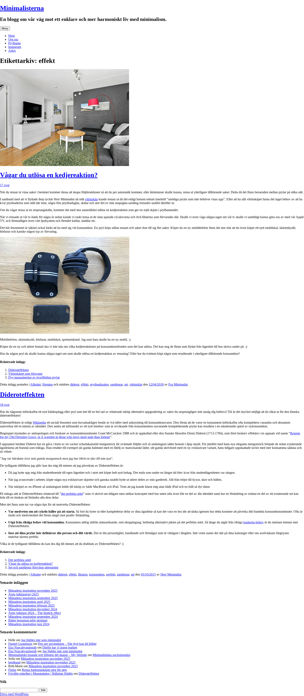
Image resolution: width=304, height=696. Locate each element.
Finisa (12, 670)
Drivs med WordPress (14, 694)
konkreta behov (253, 522)
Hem (11, 35)
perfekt (110, 574)
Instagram (14, 47)
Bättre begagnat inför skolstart (27, 620)
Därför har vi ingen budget (59, 647)
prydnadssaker (99, 384)
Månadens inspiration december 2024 (32, 609)
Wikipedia (39, 422)
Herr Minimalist (170, 574)
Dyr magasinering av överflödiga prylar (34, 377)
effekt (84, 384)
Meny (5, 28)
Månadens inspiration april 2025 (29, 601)
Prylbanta (14, 43)
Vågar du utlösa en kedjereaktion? (49, 175)
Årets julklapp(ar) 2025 (23, 594)
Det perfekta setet (19, 560)
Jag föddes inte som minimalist (41, 640)
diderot (74, 384)
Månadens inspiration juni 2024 (28, 624)
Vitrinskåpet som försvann (25, 373)
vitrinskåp (91, 199)
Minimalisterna (22, 8)
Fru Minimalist (178, 384)
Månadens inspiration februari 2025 (31, 605)
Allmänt (35, 384)
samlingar (116, 384)
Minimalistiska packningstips (111, 655)
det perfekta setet (72, 493)
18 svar (5, 404)
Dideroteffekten (18, 370)
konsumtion (96, 574)
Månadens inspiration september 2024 (33, 616)
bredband (14, 662)
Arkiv (12, 50)
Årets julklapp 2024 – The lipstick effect (34, 613)
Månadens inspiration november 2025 (32, 590)
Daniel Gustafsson (20, 644)
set (126, 384)
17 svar (5, 185)
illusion (82, 574)
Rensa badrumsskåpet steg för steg (44, 670)
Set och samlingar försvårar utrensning (33, 567)
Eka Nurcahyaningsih (22, 647)
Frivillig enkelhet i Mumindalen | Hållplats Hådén (40, 673)
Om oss (13, 39)
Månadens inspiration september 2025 (33, 598)
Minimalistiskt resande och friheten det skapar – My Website (47, 655)
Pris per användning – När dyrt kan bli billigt (67, 644)
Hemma (47, 384)
